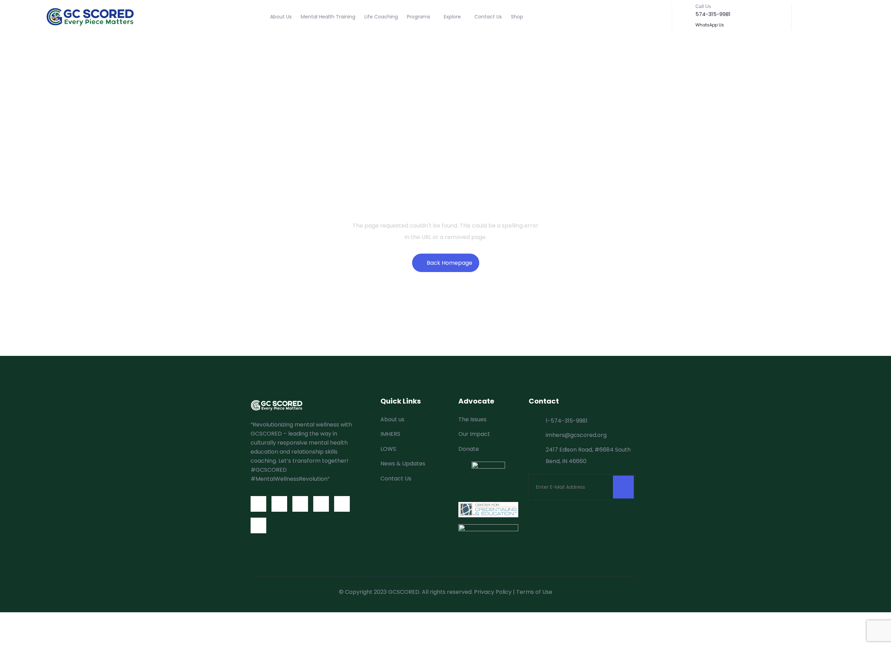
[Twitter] (279, 504)
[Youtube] (321, 504)
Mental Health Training (328, 16)
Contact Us (488, 16)
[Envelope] (342, 504)
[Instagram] (300, 504)
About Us (281, 16)
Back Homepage (449, 263)
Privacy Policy (493, 592)
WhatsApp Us (709, 25)
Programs (418, 16)
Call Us (703, 6)
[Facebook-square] (258, 504)
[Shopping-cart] (258, 525)
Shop (517, 16)
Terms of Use (534, 592)
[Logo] (90, 17)
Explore (452, 16)
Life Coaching (381, 16)
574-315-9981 (713, 14)
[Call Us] (684, 10)
